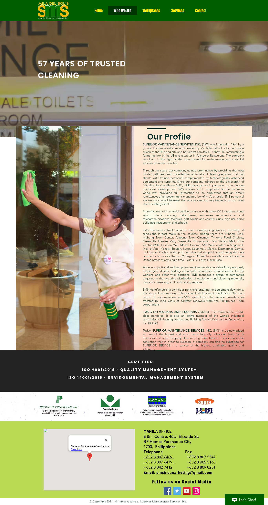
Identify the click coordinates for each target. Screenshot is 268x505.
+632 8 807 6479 (159, 462)
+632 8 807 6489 (159, 457)
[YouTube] (187, 491)
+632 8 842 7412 (159, 467)
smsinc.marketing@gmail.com (184, 472)
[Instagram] (196, 491)
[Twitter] (177, 491)
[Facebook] (167, 491)
